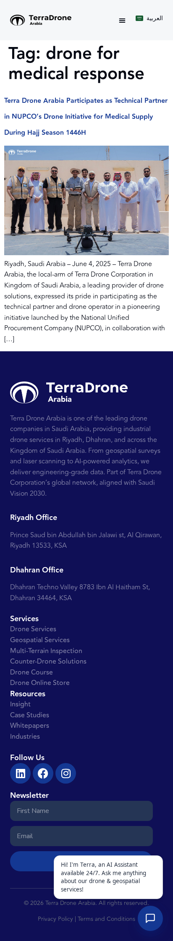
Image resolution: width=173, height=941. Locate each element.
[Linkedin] (20, 773)
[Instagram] (65, 773)
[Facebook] (43, 773)
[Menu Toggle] (122, 20)
